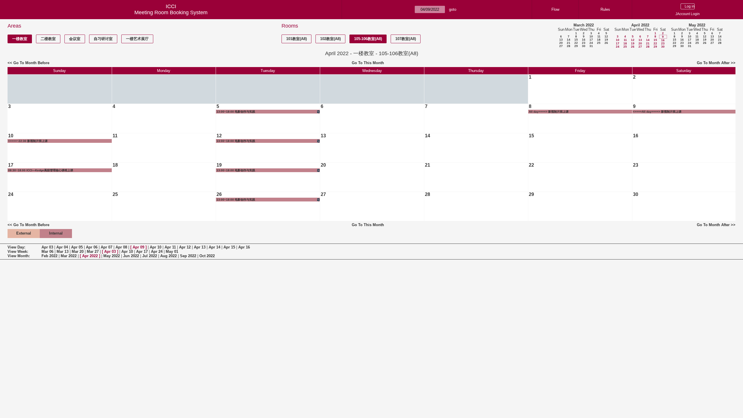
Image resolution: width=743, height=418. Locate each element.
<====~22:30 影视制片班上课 (28, 141)
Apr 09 (138, 247)
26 (606, 42)
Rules (605, 9)
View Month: (19, 256)
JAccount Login (687, 14)
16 (583, 39)
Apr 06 (92, 247)
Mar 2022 (69, 256)
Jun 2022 (131, 256)
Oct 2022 (207, 256)
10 (591, 36)
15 (576, 39)
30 (583, 46)
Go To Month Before (31, 63)
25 (598, 42)
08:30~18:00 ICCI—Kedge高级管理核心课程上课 (40, 170)
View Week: (18, 251)
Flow (555, 9)
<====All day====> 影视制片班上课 (657, 111)
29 (576, 46)
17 (591, 39)
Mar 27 (93, 251)
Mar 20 (78, 251)
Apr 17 (142, 251)
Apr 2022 (90, 256)
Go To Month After (713, 63)
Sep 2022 (188, 256)
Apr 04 (62, 247)
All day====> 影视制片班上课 (549, 111)
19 (606, 39)
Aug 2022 (168, 256)
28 (568, 46)
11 (598, 36)
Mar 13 (62, 251)
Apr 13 (199, 247)
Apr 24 (157, 251)
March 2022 (584, 25)
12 (606, 36)
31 (591, 46)
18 (598, 39)
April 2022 (640, 25)
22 (576, 42)
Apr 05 (77, 247)
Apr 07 (106, 247)
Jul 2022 (149, 256)
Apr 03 (47, 247)
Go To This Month (368, 63)
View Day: (16, 247)
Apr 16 (244, 247)
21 (568, 42)
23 (583, 42)
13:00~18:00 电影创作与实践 (236, 111)
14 (568, 39)
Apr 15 (229, 247)
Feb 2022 (49, 256)
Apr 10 (155, 247)
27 (561, 46)
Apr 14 (214, 247)
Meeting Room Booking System (171, 12)
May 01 (172, 251)
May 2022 (697, 25)
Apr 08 (121, 247)
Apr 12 (185, 247)
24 (591, 42)
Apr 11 (170, 247)
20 (561, 42)
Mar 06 (47, 251)
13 (561, 39)
